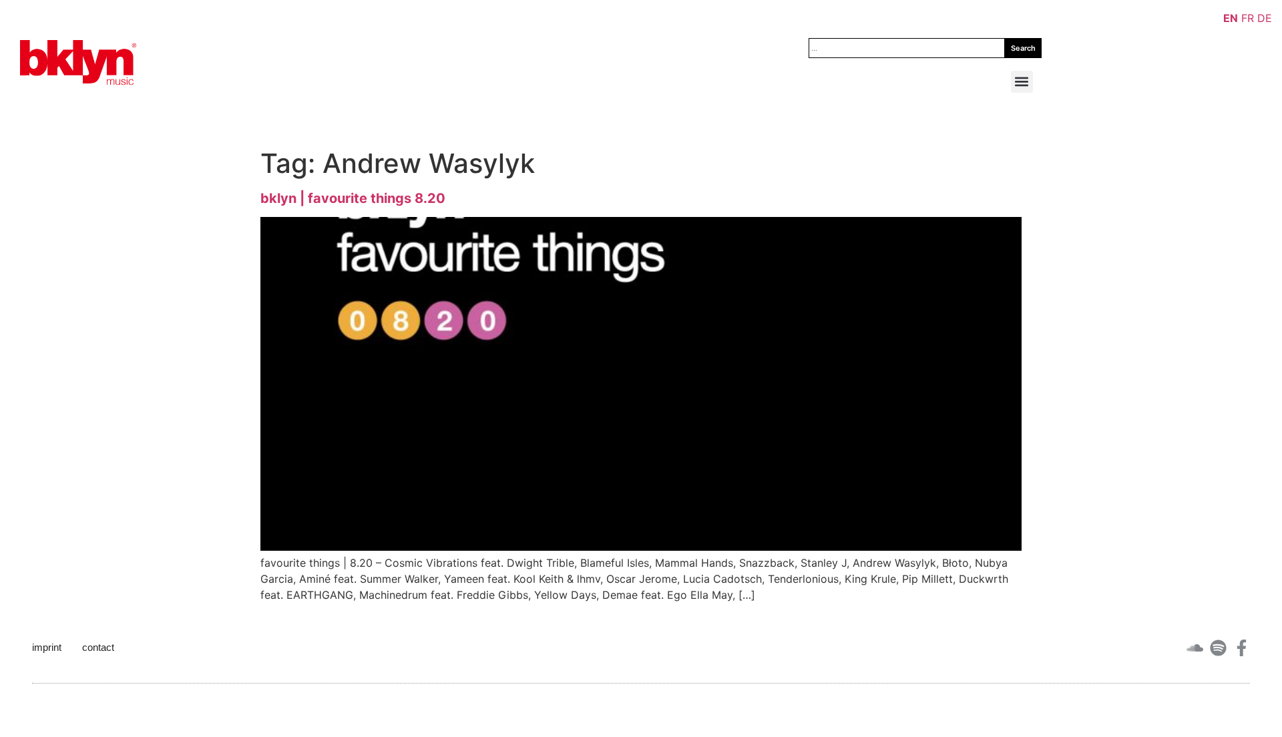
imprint (46, 647)
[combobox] (907, 48)
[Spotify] (1218, 648)
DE (1264, 18)
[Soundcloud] (1195, 648)
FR (1247, 18)
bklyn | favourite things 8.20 (352, 198)
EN (1230, 18)
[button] (1022, 82)
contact (98, 647)
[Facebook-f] (1241, 648)
